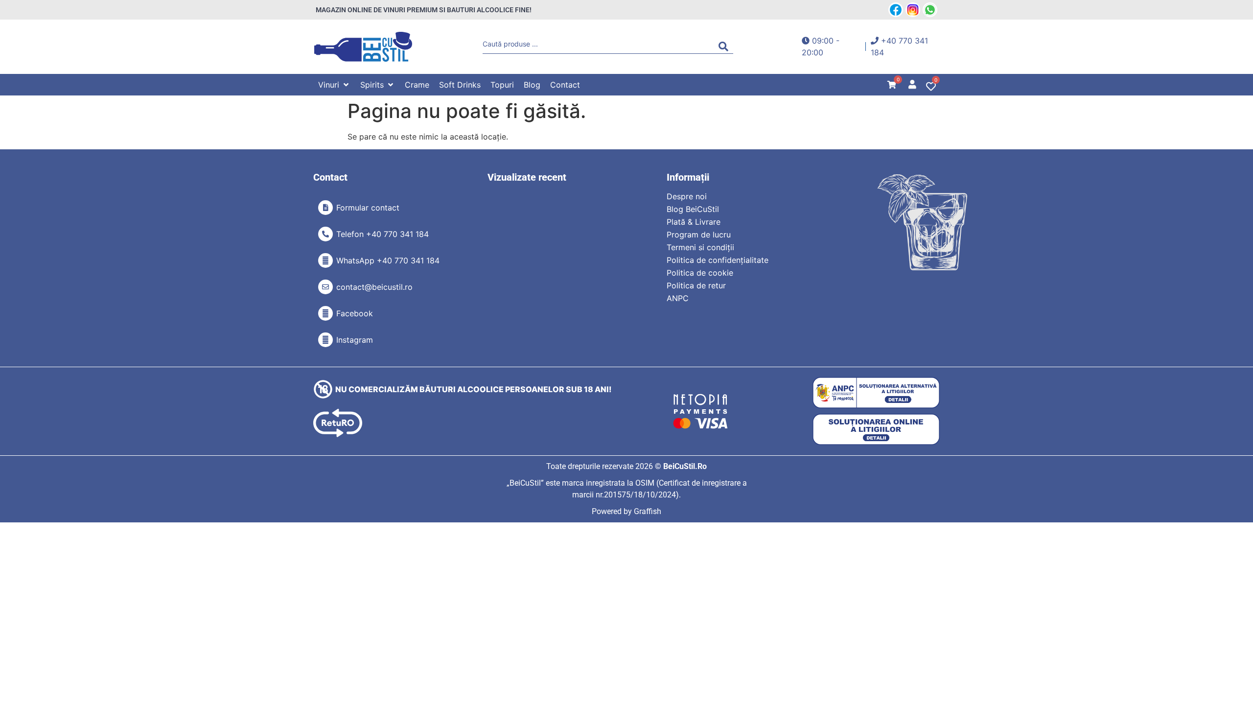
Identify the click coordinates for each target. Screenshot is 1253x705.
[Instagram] (325, 339)
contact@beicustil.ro (374, 287)
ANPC (678, 298)
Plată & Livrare (693, 222)
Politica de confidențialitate (717, 260)
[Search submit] (726, 46)
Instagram (354, 340)
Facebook (354, 313)
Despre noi (687, 196)
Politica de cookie (700, 273)
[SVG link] (363, 47)
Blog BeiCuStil (693, 209)
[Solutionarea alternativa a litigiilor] (876, 393)
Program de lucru (699, 234)
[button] (334, 84)
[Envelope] (325, 287)
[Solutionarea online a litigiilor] (876, 429)
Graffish (647, 511)
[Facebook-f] (325, 313)
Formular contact (367, 207)
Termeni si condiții (700, 247)
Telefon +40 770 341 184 (382, 234)
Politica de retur (696, 285)
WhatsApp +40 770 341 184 (388, 260)
